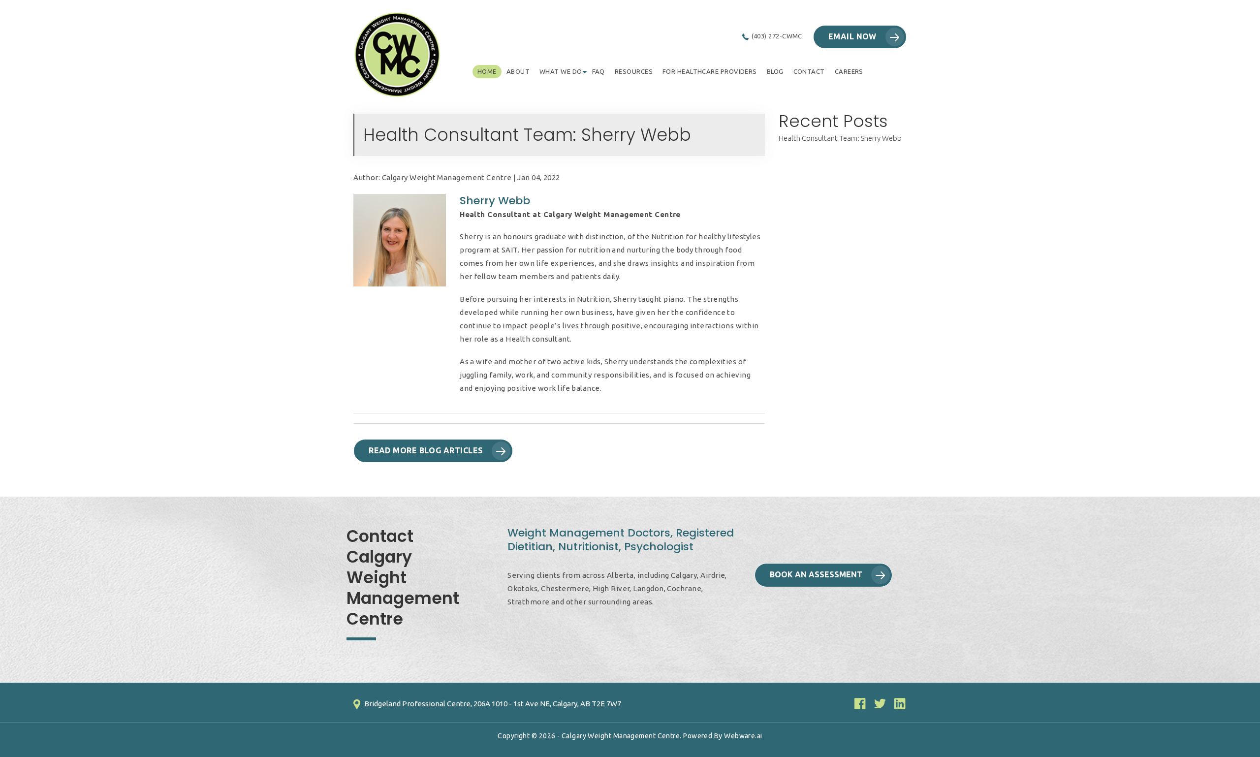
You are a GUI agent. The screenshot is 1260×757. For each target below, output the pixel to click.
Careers (849, 71)
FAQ (598, 71)
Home (487, 71)
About (518, 71)
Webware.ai (743, 736)
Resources (634, 71)
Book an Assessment (816, 574)
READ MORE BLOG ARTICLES (426, 450)
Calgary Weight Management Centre (621, 736)
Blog (775, 71)
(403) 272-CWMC (777, 35)
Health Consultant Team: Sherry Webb (840, 138)
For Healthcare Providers (709, 71)
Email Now (852, 36)
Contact (809, 71)
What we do (560, 71)
